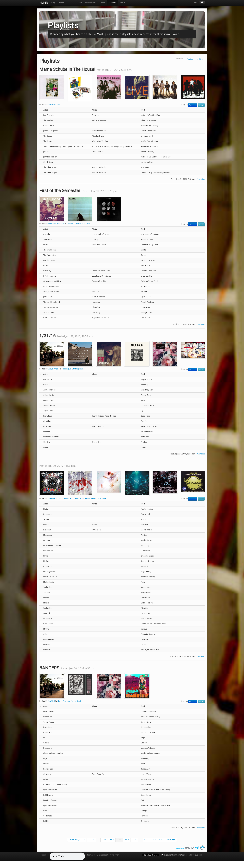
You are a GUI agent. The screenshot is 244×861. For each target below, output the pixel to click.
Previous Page (74, 840)
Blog (53, 3)
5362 (146, 840)
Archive (200, 59)
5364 (161, 840)
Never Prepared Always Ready (69, 701)
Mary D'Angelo (54, 369)
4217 (112, 840)
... (98, 840)
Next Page (171, 840)
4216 (104, 840)
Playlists (112, 3)
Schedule (63, 3)
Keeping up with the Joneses (73, 369)
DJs (72, 3)
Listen (44, 855)
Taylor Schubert (54, 104)
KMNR (43, 2)
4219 (127, 840)
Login (195, 3)
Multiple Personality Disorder (78, 223)
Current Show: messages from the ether (103, 855)
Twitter (201, 105)
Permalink (201, 179)
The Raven (52, 498)
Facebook (192, 105)
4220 (134, 840)
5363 (154, 840)
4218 (119, 840)
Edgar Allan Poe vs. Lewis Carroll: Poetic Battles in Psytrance (82, 498)
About (122, 3)
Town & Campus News (86, 3)
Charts (102, 3)
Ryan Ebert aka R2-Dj (56, 223)
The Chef (51, 701)
